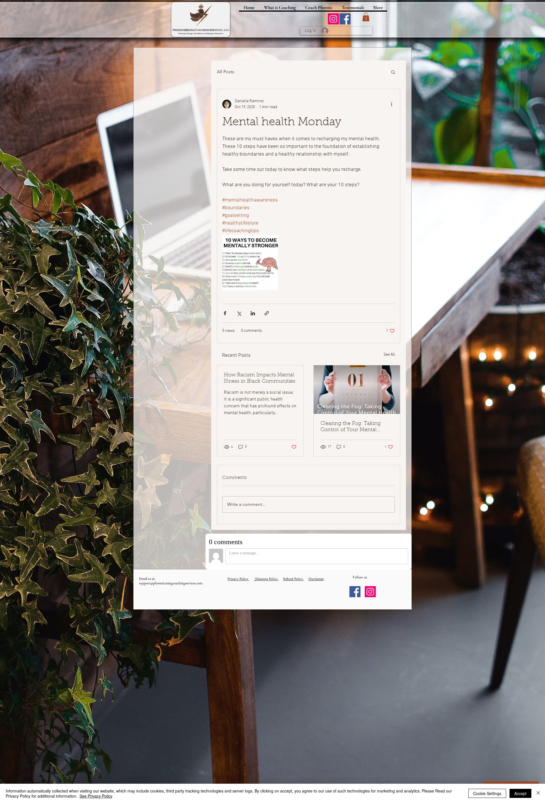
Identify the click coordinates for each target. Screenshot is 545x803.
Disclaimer (316, 578)
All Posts (225, 71)
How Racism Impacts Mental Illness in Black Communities (259, 378)
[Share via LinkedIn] (252, 313)
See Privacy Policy (95, 796)
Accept (520, 793)
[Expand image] (250, 262)
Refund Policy (293, 578)
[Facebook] (345, 18)
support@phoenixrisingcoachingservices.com (170, 583)
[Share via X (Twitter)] (239, 313)
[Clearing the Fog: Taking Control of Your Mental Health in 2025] (357, 389)
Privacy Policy (238, 578)
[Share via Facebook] (225, 313)
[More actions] (391, 104)
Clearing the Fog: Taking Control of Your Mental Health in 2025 (350, 427)
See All (389, 354)
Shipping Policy (266, 578)
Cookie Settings (487, 793)
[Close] (538, 793)
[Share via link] (266, 313)
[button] (366, 16)
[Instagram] (333, 18)
